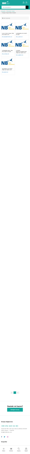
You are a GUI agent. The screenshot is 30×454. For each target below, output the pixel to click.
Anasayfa (3, 11)
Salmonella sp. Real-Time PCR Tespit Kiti (7, 69)
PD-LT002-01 (5, 54)
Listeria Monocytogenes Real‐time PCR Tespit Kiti (21, 51)
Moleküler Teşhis (11, 11)
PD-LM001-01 (19, 55)
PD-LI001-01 (19, 36)
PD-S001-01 (5, 72)
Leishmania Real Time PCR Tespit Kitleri (7, 51)
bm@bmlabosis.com (6, 432)
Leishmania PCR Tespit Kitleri (21, 34)
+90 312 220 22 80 (9, 426)
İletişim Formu (15, 409)
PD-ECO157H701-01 (7, 36)
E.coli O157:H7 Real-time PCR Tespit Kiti (8, 34)
